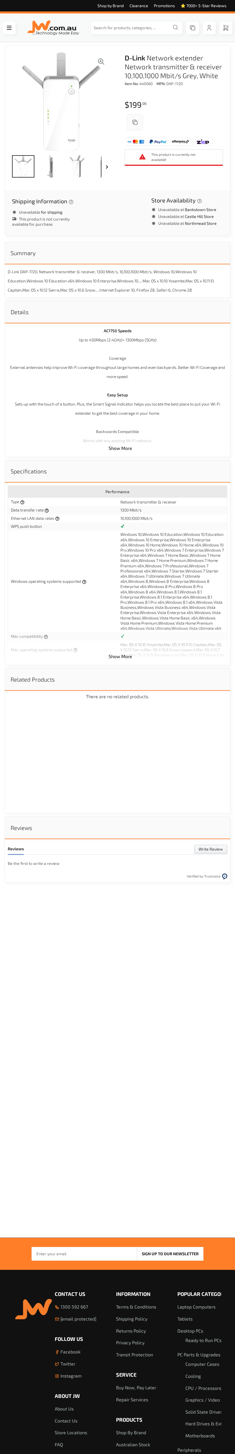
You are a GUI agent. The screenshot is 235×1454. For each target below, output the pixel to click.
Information (133, 1294)
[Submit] (175, 28)
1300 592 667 (73, 1306)
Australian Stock (133, 1444)
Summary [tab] (23, 252)
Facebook (70, 1351)
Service (126, 1375)
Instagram (70, 1375)
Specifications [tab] (29, 471)
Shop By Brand (131, 1432)
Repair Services (132, 1399)
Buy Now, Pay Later (136, 1387)
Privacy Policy (130, 1342)
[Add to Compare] (135, 122)
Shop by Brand (110, 5)
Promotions (164, 5)
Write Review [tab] (211, 849)
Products (129, 1419)
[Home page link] (53, 28)
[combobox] (137, 28)
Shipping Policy (131, 1318)
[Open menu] (9, 28)
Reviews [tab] (21, 827)
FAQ (59, 1444)
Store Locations (71, 1432)
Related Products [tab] (33, 679)
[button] (23, 166)
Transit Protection (134, 1354)
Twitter (67, 1363)
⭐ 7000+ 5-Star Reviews (203, 5)
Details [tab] (20, 311)
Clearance (139, 5)
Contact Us (70, 1294)
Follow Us (69, 1339)
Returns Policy (131, 1330)
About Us (64, 1408)
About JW (67, 1396)
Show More (120, 448)
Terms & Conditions (136, 1306)
